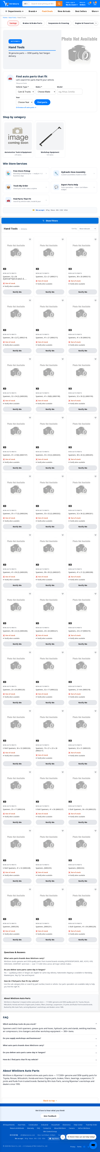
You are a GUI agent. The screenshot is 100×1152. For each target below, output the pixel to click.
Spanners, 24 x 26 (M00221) (47, 631)
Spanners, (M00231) (44, 926)
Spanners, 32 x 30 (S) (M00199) (80, 396)
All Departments (9, 1125)
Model (59, 87)
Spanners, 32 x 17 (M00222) (47, 689)
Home (5, 17)
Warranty (30, 1128)
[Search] (59, 3)
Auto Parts (12, 17)
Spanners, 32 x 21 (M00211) (47, 276)
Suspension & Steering (58, 23)
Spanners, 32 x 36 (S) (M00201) (80, 513)
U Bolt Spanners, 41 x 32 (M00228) (16, 868)
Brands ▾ (33, 11)
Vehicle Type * (22, 87)
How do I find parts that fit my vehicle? (20, 1059)
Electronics (67, 1125)
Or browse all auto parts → (26, 107)
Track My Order (91, 1125)
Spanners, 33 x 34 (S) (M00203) (48, 455)
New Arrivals (64, 11)
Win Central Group (50, 1131)
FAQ (38, 1128)
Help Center (78, 1125)
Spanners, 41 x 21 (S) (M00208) (80, 572)
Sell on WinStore (84, 1128)
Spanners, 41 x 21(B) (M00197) (15, 455)
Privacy (72, 1147)
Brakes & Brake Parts (32, 23)
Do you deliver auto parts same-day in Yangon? (24, 1052)
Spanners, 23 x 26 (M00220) (14, 689)
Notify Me (17, 292)
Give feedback (50, 1116)
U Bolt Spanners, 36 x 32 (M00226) (16, 748)
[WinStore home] (11, 3)
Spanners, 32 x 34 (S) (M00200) (15, 396)
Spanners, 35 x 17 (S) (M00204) (15, 513)
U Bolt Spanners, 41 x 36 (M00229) (82, 926)
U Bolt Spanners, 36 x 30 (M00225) (82, 809)
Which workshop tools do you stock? (19, 1024)
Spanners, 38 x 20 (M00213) (79, 276)
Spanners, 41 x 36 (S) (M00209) (15, 572)
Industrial (44, 1125)
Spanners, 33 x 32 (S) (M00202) (48, 513)
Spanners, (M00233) (44, 868)
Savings (13, 23)
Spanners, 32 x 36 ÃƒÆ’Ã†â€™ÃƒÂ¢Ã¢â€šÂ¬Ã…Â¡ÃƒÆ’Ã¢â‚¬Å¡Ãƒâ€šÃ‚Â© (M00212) (17, 277)
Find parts (42, 102)
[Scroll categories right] (96, 23)
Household (55, 1125)
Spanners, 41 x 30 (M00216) (79, 337)
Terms (79, 1147)
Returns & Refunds (17, 1128)
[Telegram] (88, 1147)
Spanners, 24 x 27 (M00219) (79, 631)
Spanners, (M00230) (11, 926)
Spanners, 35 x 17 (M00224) (14, 809)
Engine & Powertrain (84, 23)
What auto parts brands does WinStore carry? (23, 1045)
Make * (39, 87)
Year (18, 97)
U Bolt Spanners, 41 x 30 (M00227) (49, 809)
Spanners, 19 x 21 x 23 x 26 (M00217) (46, 749)
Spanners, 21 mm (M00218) (79, 689)
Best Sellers (81, 11)
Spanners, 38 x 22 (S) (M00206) (15, 631)
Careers (72, 1128)
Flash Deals (47, 11)
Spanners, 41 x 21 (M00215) (47, 337)
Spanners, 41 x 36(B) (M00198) (48, 396)
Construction (33, 1125)
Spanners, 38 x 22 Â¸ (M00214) (15, 337)
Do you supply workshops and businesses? (22, 1038)
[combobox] (42, 3)
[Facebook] (84, 1147)
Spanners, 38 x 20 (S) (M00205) (80, 455)
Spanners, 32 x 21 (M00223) (79, 748)
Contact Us (47, 1128)
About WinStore (60, 1128)
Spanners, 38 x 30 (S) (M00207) (48, 572)
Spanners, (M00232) (76, 868)
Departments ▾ (15, 11)
